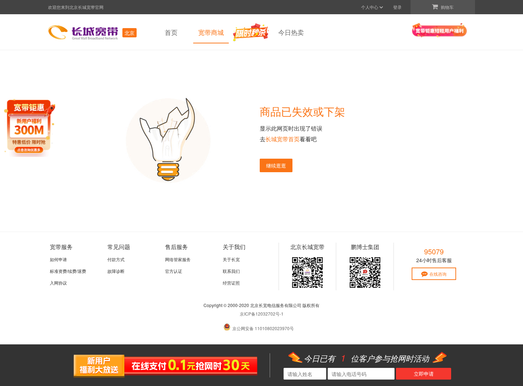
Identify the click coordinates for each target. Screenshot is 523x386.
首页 (171, 32)
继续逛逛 (276, 165)
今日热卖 (291, 32)
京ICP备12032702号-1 (262, 314)
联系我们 (231, 271)
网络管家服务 (178, 259)
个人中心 (370, 7)
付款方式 (116, 259)
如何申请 (58, 259)
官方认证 (173, 271)
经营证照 (231, 283)
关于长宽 (231, 259)
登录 (397, 7)
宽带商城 (211, 32)
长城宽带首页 (282, 139)
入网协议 (58, 283)
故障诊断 (116, 271)
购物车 (447, 7)
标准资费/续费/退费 (68, 271)
